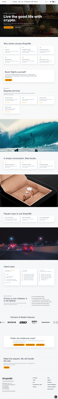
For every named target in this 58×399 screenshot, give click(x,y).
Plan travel (41, 102)
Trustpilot (11, 270)
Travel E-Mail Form (30, 344)
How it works (18, 27)
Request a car (24, 102)
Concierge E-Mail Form (19, 344)
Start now (7, 367)
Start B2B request (8, 111)
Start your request (8, 27)
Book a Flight (8, 80)
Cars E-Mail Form (40, 344)
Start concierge (7, 102)
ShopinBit (4, 1)
